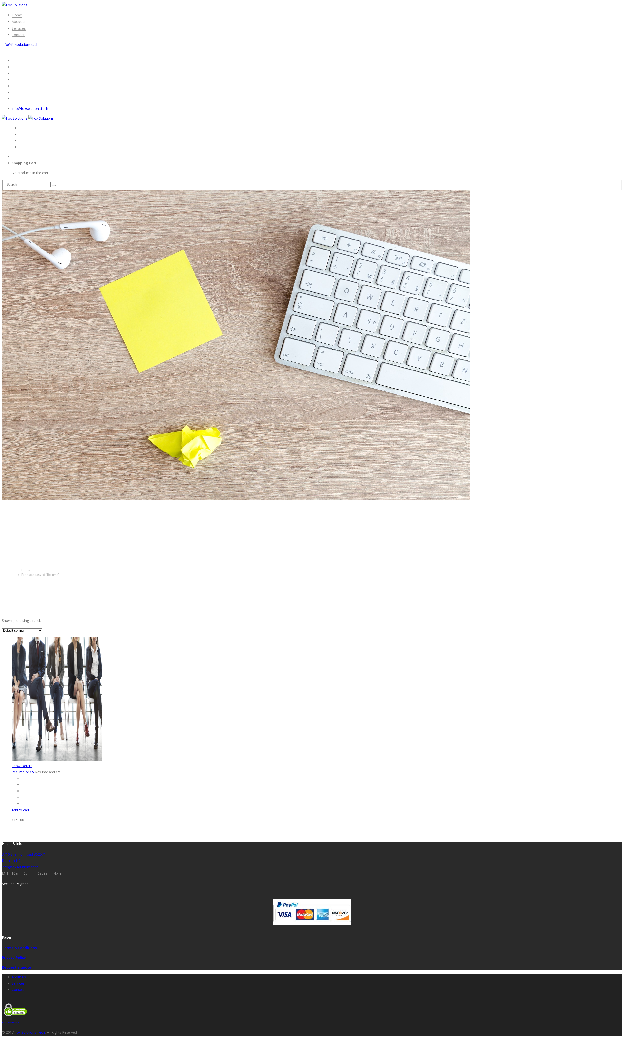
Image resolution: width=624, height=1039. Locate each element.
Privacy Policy (14, 957)
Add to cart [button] (20, 810)
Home (25, 570)
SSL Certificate (10, 1022)
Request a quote (16, 967)
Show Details (22, 765)
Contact (18, 989)
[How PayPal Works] (312, 924)
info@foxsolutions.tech (20, 44)
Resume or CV (23, 772)
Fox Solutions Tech (30, 1032)
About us (19, 977)
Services (18, 983)
